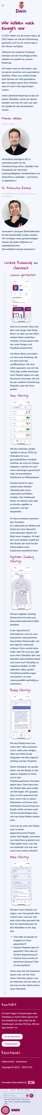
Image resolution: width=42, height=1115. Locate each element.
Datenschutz (8, 1061)
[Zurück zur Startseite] (21, 7)
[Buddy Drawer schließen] (1, 1097)
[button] (3, 5)
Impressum (21, 1061)
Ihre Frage (15, 1110)
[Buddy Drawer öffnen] (5, 1110)
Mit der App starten (12, 1036)
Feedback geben (11, 1044)
